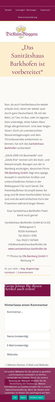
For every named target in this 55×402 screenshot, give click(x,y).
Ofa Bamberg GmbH (16, 172)
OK (14, 397)
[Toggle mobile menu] (48, 31)
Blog (22, 268)
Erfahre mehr (36, 397)
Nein (23, 397)
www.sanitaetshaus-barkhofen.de (27, 248)
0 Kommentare (25, 272)
